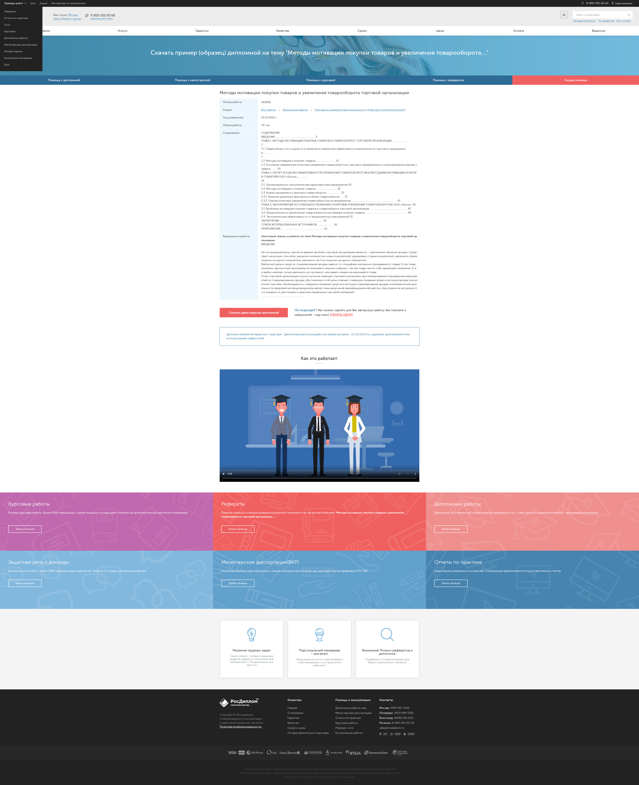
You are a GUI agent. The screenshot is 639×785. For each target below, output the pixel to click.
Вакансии (598, 30)
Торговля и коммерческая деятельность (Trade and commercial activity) (360, 109)
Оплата (518, 30)
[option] (251, 649)
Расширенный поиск (584, 21)
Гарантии (202, 30)
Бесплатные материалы (18, 58)
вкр (364, 707)
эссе (350, 727)
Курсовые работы (346, 722)
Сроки (362, 30)
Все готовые (624, 21)
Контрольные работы (349, 732)
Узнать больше (25, 529)
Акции (43, 3)
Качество (282, 30)
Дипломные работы (16, 38)
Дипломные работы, (348, 707)
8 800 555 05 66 (103, 15)
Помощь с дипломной (64, 80)
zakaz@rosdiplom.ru (391, 727)
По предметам (606, 21)
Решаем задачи (13, 51)
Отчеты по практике (16, 18)
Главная (292, 707)
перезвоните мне (102, 18)
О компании (295, 712)
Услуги (122, 30)
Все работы (268, 109)
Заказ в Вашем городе (67, 18)
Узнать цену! (341, 315)
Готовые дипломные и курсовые (308, 732)
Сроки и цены (296, 727)
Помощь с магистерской (192, 80)
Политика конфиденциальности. (241, 726)
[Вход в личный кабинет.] (564, 14)
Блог (6, 64)
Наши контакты (623, 3)
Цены (440, 30)
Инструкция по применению (68, 3)
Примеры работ (13, 3)
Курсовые (10, 31)
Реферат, (341, 727)
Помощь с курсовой (320, 80)
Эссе (7, 24)
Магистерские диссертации (20, 44)
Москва (73, 14)
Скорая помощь (575, 80)
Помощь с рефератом (448, 80)
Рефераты (10, 11)
